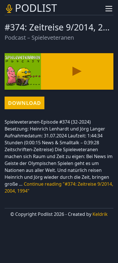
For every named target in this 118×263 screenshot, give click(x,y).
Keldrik (100, 214)
